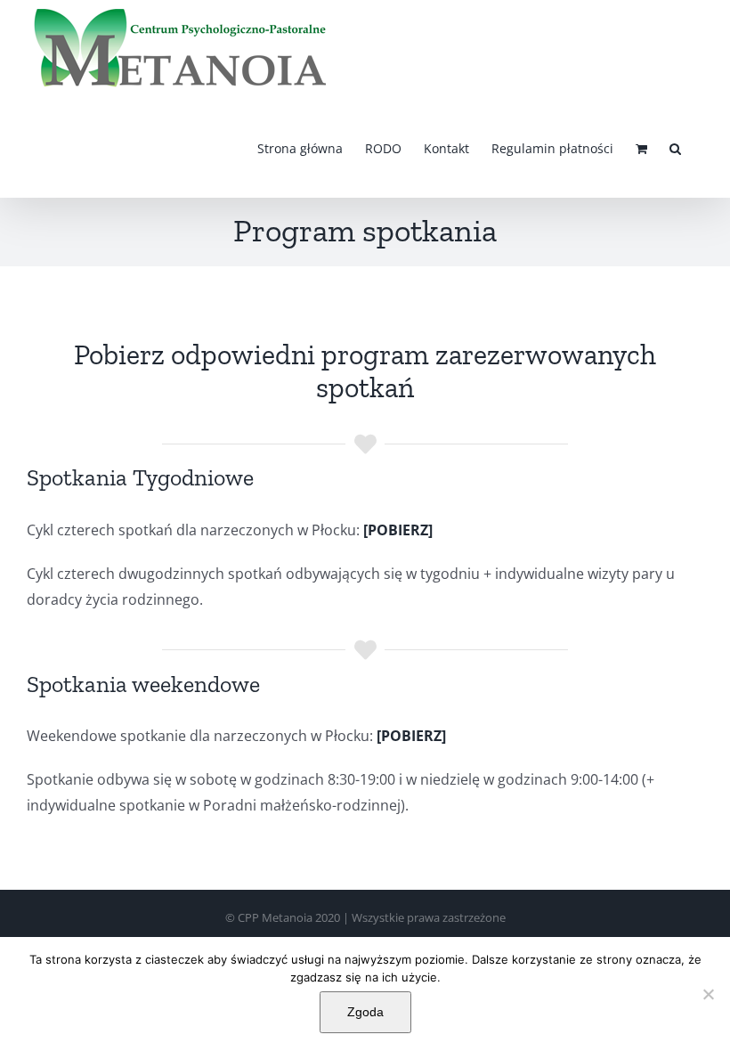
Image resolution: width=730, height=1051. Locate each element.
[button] (675, 147)
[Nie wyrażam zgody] (708, 994)
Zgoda (365, 1012)
